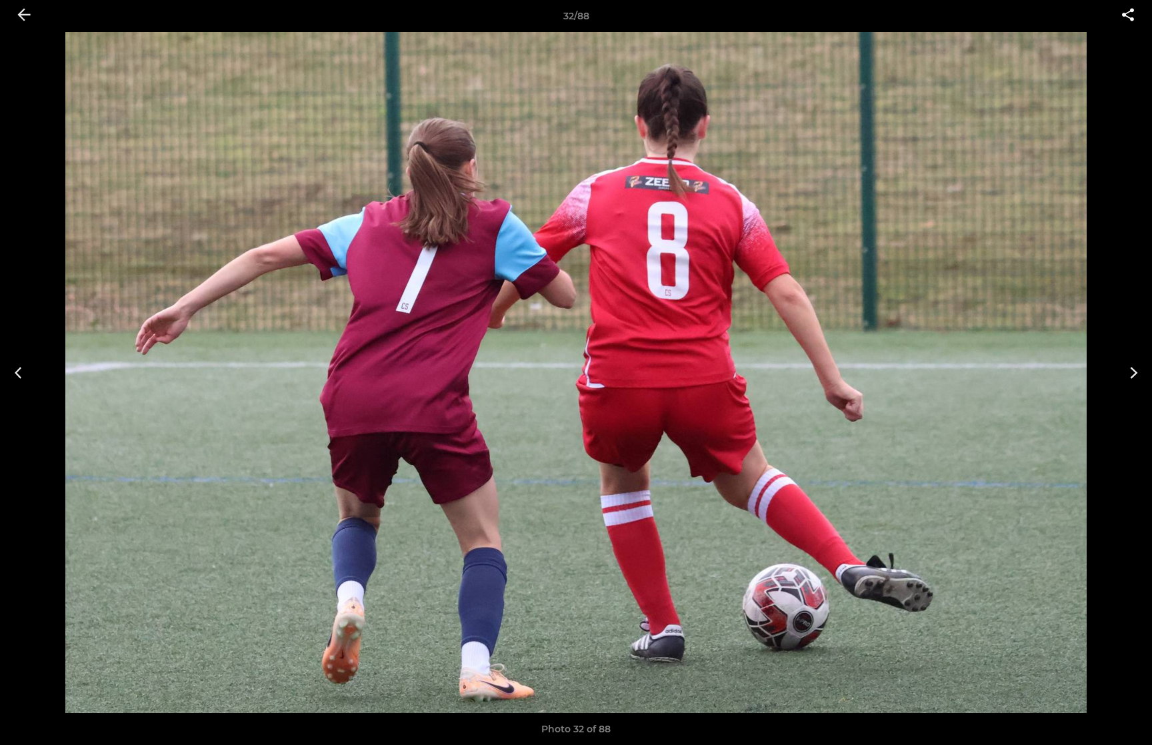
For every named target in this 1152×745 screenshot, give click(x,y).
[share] (1128, 16)
